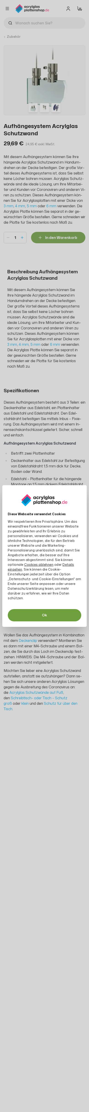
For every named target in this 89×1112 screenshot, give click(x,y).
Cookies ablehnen (38, 564)
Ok (44, 615)
